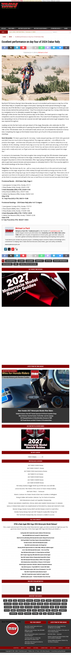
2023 (10, 600)
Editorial (53, 1)
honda (64, 604)
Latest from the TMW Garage (35, 366)
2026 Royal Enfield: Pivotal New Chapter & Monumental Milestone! (35, 540)
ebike (20, 604)
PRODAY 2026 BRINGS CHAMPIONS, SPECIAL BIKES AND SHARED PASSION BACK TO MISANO (35, 503)
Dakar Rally (39, 261)
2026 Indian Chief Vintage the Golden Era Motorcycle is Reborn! (34, 642)
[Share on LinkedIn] (17, 47)
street (48, 610)
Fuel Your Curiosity (35, 519)
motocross (28, 607)
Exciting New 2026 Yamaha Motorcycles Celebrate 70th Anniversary (35, 533)
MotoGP (36, 607)
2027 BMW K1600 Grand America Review (35, 471)
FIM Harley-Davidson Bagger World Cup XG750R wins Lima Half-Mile (35, 485)
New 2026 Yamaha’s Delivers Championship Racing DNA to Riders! (35, 557)
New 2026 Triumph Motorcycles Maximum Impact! (35, 571)
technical (27, 613)
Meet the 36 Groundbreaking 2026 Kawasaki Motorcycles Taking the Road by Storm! (35, 537)
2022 (5, 600)
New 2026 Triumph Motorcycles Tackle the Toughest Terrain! (35, 574)
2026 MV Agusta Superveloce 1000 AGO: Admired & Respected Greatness (35, 564)
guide (46, 604)
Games (66, 28)
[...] (59, 529)
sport (34, 610)
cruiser (65, 600)
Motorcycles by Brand (40, 28)
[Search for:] (60, 32)
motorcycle (44, 607)
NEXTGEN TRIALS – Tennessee (35, 491)
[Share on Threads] (66, 47)
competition (56, 600)
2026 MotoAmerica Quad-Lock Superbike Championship (35, 500)
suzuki (21, 613)
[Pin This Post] (23, 47)
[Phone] (16, 249)
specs (29, 610)
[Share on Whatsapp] (42, 47)
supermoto (63, 610)
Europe (33, 604)
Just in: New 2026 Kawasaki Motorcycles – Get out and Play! (35, 550)
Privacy (48, 1)
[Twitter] (9, 249)
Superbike (54, 610)
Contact (58, 1)
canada (48, 600)
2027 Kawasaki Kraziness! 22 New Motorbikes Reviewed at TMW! (36, 418)
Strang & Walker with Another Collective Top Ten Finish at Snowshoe (35, 497)
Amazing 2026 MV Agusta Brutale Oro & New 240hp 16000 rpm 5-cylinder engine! (35, 547)
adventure (22, 600)
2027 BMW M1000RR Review (35, 483)
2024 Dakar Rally (10, 261)
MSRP (52, 607)
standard (41, 610)
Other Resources (55, 28)
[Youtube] (12, 249)
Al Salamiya (30, 261)
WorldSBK (51, 613)
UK (40, 613)
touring (35, 613)
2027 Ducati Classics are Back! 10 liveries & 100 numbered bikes (36, 420)
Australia (29, 600)
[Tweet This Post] (11, 47)
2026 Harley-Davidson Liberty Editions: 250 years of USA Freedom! (35, 562)
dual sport (8, 604)
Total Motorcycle (55, 231)
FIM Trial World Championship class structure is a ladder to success (35, 515)
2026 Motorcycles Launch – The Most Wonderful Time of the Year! (35, 576)
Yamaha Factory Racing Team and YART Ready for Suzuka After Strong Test (35, 512)
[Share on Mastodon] (48, 47)
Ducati (15, 604)
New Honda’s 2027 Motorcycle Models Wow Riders (35, 411)
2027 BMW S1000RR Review (35, 480)
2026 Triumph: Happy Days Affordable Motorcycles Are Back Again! (35, 554)
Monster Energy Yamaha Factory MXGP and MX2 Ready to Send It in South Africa (35, 509)
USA (45, 613)
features (40, 604)
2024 (15, 600)
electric (27, 604)
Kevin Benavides (7, 264)
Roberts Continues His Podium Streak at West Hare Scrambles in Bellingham (35, 494)
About (44, 1)
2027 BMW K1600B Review (35, 465)
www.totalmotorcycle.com (12, 244)
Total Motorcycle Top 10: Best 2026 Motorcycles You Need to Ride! (32, 638)
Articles (3, 28)
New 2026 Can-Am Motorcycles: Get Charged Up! (35, 545)
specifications (21, 610)
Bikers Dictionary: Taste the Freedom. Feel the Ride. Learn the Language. (36, 416)
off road (63, 607)
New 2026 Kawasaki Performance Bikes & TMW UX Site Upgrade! (35, 559)
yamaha (58, 613)
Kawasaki (16, 607)
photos (7, 610)
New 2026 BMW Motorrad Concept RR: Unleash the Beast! (35, 535)
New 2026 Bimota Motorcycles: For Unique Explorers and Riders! (35, 552)
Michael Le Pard (43, 52)
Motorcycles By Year (24, 28)
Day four (48, 261)
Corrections (44, 647)
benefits (37, 600)
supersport (13, 613)
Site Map (67, 647)
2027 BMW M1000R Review (35, 477)
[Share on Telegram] (54, 47)
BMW (43, 600)
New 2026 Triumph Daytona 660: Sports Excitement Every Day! (33, 627)
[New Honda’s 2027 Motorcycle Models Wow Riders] (35, 407)
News (16, 264)
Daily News (11, 28)
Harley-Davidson (55, 604)
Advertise (16, 647)
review (13, 610)
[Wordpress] (5, 249)
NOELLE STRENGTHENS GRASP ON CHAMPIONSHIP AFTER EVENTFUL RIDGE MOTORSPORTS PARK (35, 506)
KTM (22, 607)
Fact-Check (53, 647)
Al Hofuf (21, 261)
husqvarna (8, 607)
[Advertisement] (45, 14)
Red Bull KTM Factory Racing (28, 264)
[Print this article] (35, 47)
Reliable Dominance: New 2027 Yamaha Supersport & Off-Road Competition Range (36, 413)
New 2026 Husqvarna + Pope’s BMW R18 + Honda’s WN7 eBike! (35, 567)
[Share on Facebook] (5, 47)
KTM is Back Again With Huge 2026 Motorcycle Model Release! (35, 524)
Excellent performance (60, 261)
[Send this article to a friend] (29, 47)
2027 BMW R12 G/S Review (35, 474)
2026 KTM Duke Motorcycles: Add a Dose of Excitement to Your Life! (35, 569)
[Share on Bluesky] (60, 47)
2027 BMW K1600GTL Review (35, 468)
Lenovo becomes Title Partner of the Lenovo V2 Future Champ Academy (35, 488)
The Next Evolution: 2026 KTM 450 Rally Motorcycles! (35, 542)
